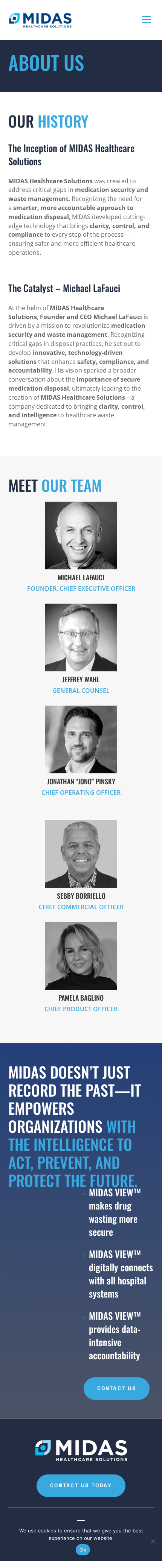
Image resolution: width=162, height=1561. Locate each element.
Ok (82, 1550)
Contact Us (116, 1388)
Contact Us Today (81, 1485)
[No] (152, 1541)
